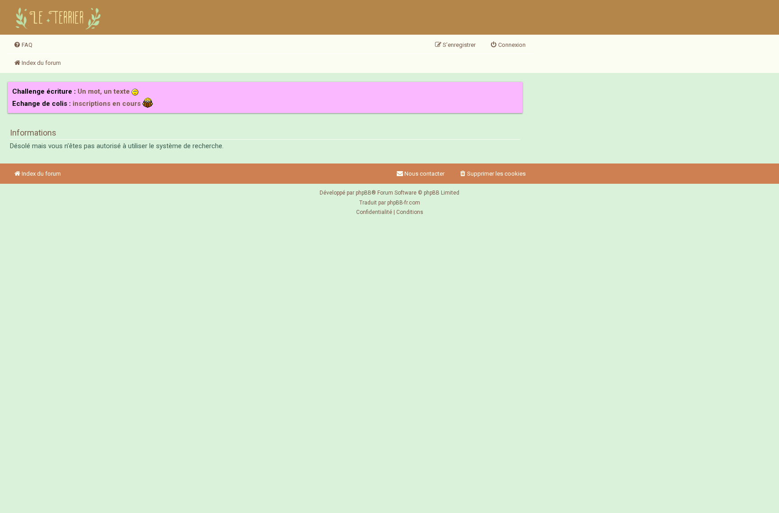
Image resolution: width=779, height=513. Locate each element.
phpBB (363, 193)
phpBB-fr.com (403, 203)
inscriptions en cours (107, 104)
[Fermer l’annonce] (515, 89)
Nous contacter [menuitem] (424, 173)
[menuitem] (23, 45)
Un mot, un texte (104, 91)
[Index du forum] (59, 17)
